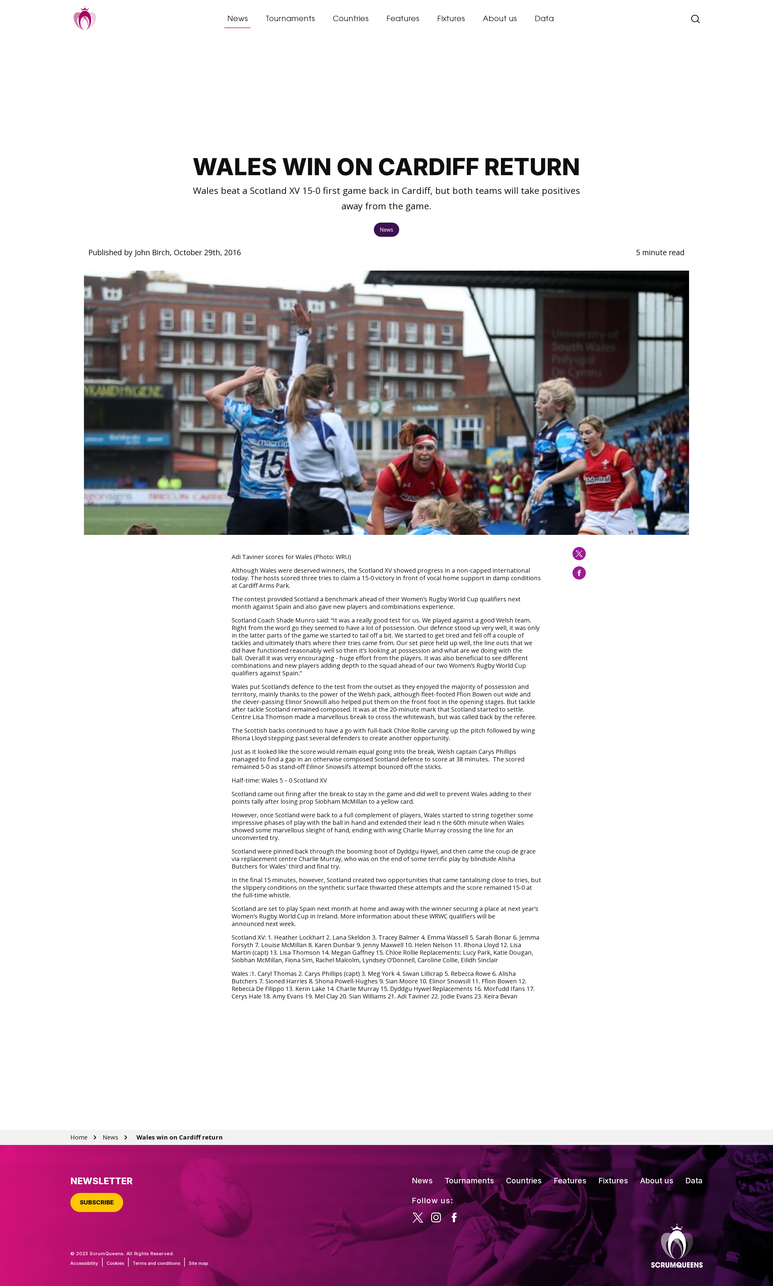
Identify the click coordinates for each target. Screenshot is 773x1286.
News (237, 19)
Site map (198, 1263)
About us (500, 19)
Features (402, 19)
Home (79, 1137)
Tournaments (290, 19)
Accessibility (84, 1263)
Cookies (115, 1263)
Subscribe (97, 1202)
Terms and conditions (156, 1263)
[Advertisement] (386, 98)
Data (544, 19)
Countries (350, 19)
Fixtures (451, 19)
